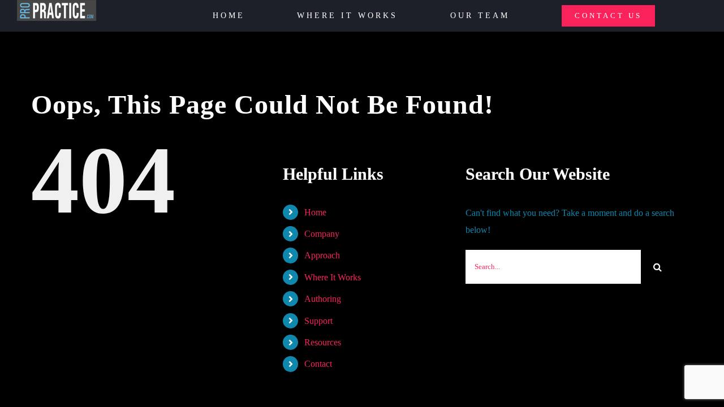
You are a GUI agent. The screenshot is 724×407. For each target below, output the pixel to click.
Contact (318, 364)
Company (321, 234)
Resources (322, 342)
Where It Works (332, 277)
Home (315, 212)
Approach (322, 255)
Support (318, 321)
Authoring (322, 299)
